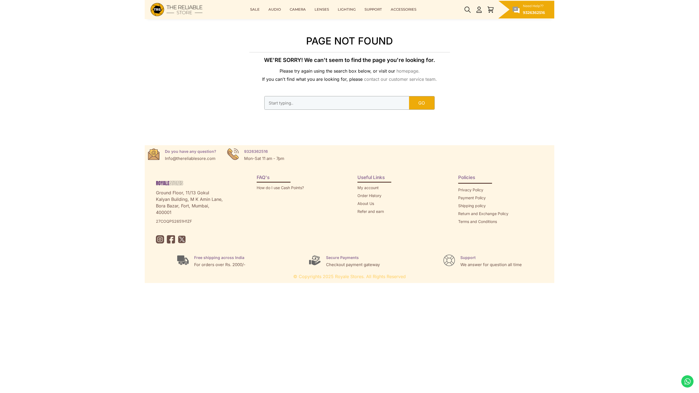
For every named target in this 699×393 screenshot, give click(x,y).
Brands (464, 237)
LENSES (322, 9)
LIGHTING (347, 9)
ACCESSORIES (403, 9)
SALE (255, 9)
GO (421, 103)
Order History (369, 195)
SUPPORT (373, 9)
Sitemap (465, 229)
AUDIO (274, 9)
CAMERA (298, 9)
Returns (364, 219)
